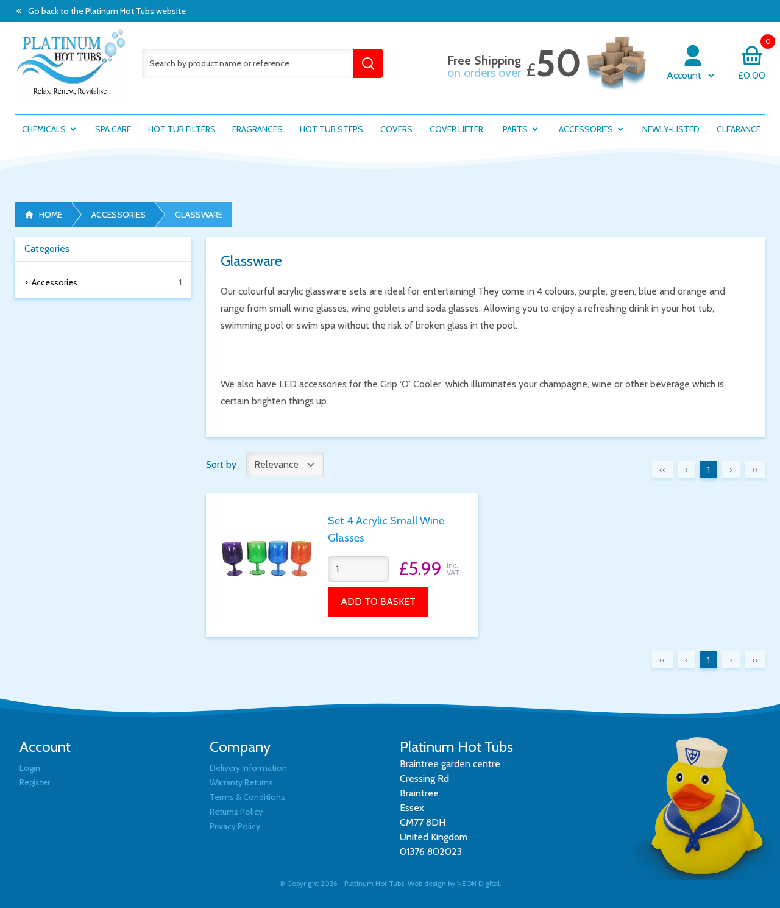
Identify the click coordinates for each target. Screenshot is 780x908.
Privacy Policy (235, 826)
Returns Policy (236, 811)
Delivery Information (248, 767)
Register (35, 782)
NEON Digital (478, 883)
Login (30, 767)
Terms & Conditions (247, 797)
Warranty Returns (241, 782)
